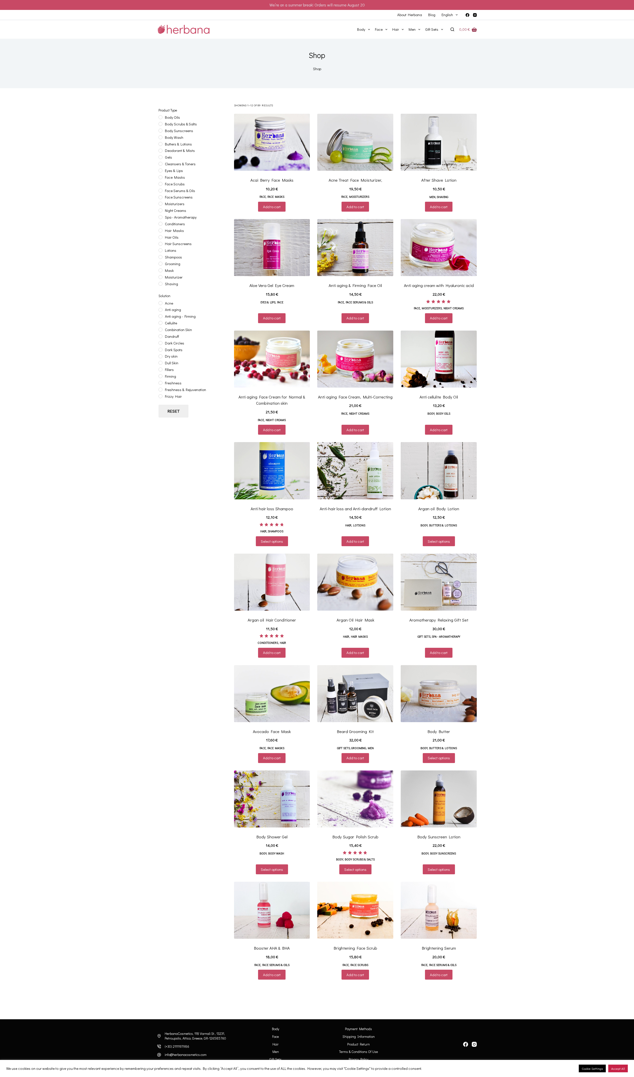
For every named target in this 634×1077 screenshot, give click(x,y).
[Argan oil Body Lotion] (439, 470)
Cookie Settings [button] (592, 1068)
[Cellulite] (160, 323)
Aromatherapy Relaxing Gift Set (438, 620)
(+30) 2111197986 (177, 1046)
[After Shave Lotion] (439, 142)
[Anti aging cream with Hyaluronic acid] (439, 247)
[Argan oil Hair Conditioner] (272, 582)
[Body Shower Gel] (272, 798)
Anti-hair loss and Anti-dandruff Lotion (355, 508)
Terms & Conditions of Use (358, 1051)
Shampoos (275, 531)
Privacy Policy (358, 1059)
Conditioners (268, 643)
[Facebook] (467, 15)
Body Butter (438, 731)
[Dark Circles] (160, 343)
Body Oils (443, 413)
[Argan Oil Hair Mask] (355, 582)
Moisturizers (359, 196)
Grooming (358, 748)
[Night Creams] (160, 210)
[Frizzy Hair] (160, 396)
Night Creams (454, 308)
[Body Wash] (160, 137)
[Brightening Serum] (439, 910)
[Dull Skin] (160, 363)
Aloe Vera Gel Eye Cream (271, 285)
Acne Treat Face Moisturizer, (355, 180)
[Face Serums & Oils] (160, 191)
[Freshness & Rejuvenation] (160, 390)
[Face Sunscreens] (160, 197)
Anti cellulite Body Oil (439, 397)
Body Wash (276, 853)
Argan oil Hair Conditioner (272, 620)
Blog (431, 14)
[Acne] (160, 303)
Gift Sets (431, 29)
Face (379, 29)
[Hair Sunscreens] (160, 244)
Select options (272, 541)
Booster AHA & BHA (272, 948)
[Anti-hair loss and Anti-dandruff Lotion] (355, 470)
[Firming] (160, 376)
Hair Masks (359, 636)
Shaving (442, 197)
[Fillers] (160, 369)
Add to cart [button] (272, 206)
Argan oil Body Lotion (438, 508)
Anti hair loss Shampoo (272, 508)
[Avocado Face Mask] (272, 693)
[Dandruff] (160, 336)
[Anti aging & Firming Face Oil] (355, 247)
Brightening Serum (439, 948)
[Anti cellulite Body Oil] (439, 359)
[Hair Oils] (160, 237)
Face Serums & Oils (359, 302)
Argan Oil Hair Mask (355, 620)
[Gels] (160, 157)
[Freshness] (160, 383)
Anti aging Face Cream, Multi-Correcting (355, 397)
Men (412, 29)
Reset (173, 411)
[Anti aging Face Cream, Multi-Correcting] (355, 359)
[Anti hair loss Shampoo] (272, 470)
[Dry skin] (160, 356)
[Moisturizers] (160, 204)
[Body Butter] (439, 693)
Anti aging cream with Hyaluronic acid (439, 285)
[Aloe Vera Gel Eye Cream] (272, 247)
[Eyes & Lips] (160, 170)
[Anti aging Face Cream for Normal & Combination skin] (272, 359)
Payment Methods (358, 1029)
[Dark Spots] (160, 350)
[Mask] (160, 270)
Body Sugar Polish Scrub (355, 837)
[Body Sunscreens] (160, 131)
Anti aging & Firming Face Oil (355, 285)
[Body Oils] (160, 117)
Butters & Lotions (443, 525)
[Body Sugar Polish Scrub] (355, 798)
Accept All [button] (618, 1068)
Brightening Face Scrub (355, 948)
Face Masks (275, 196)
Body (361, 29)
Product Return (358, 1044)
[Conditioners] (160, 224)
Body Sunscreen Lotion (438, 837)
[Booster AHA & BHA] (272, 910)
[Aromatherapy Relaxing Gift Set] (439, 582)
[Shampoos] (160, 257)
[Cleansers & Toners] (160, 164)
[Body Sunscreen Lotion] (439, 798)
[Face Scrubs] (160, 184)
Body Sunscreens (443, 853)
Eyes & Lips (268, 302)
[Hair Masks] (160, 230)
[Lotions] (160, 250)
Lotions (359, 525)
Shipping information (359, 1036)
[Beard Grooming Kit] (355, 693)
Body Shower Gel (272, 837)
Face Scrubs (359, 965)
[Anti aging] (160, 310)
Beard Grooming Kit (355, 731)
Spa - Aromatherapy (446, 636)
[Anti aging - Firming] (160, 316)
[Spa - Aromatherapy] (160, 217)
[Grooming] (160, 264)
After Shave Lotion (438, 180)
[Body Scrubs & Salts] (160, 124)
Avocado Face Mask (272, 731)
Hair (395, 29)
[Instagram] (475, 15)
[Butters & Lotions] (160, 144)
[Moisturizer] (160, 277)
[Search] (452, 29)
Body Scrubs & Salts (360, 859)
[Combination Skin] (160, 330)
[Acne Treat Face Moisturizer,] (355, 142)
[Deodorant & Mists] (160, 151)
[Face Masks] (160, 177)
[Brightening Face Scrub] (355, 910)
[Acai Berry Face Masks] (272, 142)
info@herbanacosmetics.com (186, 1054)
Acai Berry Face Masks (271, 180)
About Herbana (409, 14)
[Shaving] (160, 284)
